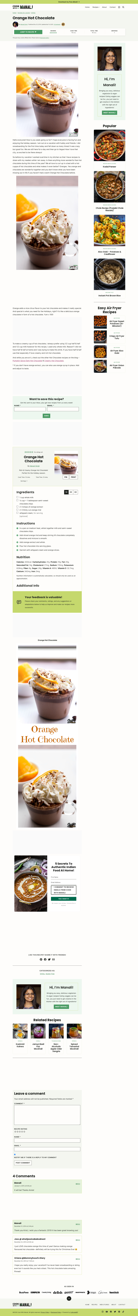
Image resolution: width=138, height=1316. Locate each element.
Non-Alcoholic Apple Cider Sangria (56, 1048)
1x (66, 492)
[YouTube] (107, 1312)
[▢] (18, 497)
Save (46, 416)
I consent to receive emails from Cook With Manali (64, 890)
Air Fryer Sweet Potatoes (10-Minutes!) (116, 323)
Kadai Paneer (109, 166)
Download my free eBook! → (69, 2)
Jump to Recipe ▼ (28, 32)
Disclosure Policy (56, 1312)
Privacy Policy (45, 1312)
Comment (19, 1104)
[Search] (123, 7)
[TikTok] (123, 1312)
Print (73, 477)
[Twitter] (115, 1312)
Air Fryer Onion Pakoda (117, 366)
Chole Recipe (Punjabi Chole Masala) (109, 209)
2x (71, 492)
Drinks (33, 13)
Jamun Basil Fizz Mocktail (38, 1046)
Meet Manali (61, 1007)
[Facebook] (111, 1312)
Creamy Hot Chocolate (54, 361)
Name (17, 406)
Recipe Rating (20, 1129)
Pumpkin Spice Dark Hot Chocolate (27, 361)
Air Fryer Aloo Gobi (116, 351)
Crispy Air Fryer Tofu (116, 337)
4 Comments (57, 24)
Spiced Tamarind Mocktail (74, 1046)
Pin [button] (65, 477)
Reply (78, 1184)
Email (50, 406)
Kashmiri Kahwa (20, 1045)
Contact (113, 7)
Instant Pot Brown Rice (110, 295)
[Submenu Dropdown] (99, 7)
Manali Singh (24, 24)
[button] (50, 32)
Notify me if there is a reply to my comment (35, 1157)
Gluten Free (50, 974)
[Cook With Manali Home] (23, 7)
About (104, 7)
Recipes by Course (24, 13)
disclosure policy (44, 37)
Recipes (95, 7)
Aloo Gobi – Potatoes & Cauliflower (109, 252)
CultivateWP (74, 1312)
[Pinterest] (119, 1312)
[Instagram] (103, 1312)
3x (75, 492)
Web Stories (104, 1304)
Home (87, 7)
